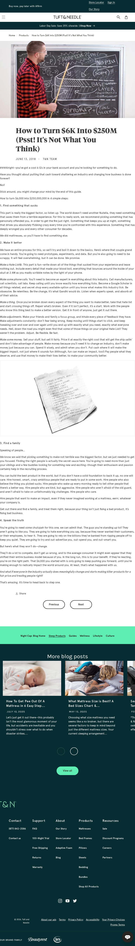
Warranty (37, 867)
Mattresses (85, 828)
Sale (104, 828)
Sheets (82, 857)
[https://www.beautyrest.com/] (38, 940)
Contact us (15, 838)
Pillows (83, 847)
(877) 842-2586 (17, 828)
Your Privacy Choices (113, 919)
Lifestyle (97, 635)
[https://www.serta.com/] (58, 940)
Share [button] (22, 593)
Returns (36, 857)
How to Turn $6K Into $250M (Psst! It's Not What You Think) (63, 35)
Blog (58, 857)
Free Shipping (40, 847)
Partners (107, 857)
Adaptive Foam (64, 847)
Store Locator (63, 838)
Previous (54, 604)
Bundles (83, 876)
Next (81, 604)
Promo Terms (117, 924)
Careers (106, 847)
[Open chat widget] (127, 937)
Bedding (83, 867)
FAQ (34, 828)
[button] (118, 17)
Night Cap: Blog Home (33, 635)
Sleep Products (57, 635)
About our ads (48, 919)
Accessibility (92, 919)
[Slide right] (74, 751)
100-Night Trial (40, 838)
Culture (110, 635)
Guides (73, 635)
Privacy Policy (75, 919)
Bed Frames (85, 838)
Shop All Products (89, 886)
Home (12, 35)
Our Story (61, 828)
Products (24, 35)
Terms (62, 919)
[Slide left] (61, 751)
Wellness (85, 635)
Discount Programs (113, 838)
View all (67, 770)
